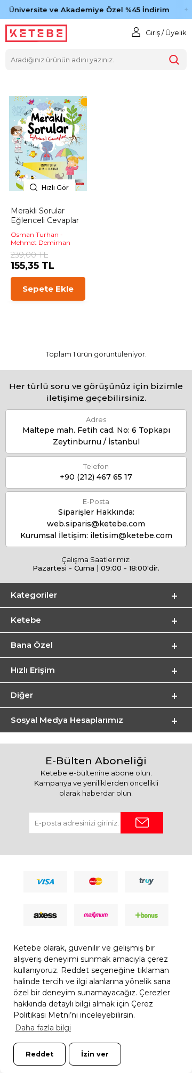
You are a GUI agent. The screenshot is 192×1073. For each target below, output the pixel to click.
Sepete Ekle (48, 289)
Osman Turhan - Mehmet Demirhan (40, 238)
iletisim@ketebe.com (131, 535)
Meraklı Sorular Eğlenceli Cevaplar (45, 215)
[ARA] (174, 59)
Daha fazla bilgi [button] (43, 1028)
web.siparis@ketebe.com (96, 524)
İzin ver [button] (95, 1054)
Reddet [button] (39, 1054)
